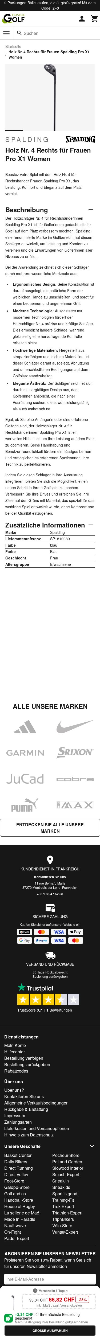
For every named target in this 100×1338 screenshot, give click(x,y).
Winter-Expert (65, 1232)
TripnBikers (63, 1219)
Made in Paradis (19, 1219)
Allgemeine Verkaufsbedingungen (36, 1103)
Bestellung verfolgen (23, 1058)
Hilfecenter (14, 1052)
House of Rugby (19, 1206)
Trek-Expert (63, 1206)
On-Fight (12, 1232)
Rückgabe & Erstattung (26, 1109)
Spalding (27, 139)
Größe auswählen (50, 1330)
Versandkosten (71, 1305)
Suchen (31, 33)
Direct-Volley (16, 1174)
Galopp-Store (17, 1187)
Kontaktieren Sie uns (50, 877)
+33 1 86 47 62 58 (50, 893)
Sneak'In (60, 1181)
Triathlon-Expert (67, 1213)
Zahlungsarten (18, 1122)
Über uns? (14, 1090)
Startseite (13, 46)
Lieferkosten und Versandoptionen (36, 1128)
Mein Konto (15, 1045)
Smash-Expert (65, 1174)
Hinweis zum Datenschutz (29, 1135)
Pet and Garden (67, 1162)
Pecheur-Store (65, 1155)
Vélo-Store (62, 1225)
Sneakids (61, 1187)
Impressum (14, 1115)
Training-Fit (63, 1200)
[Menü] (6, 33)
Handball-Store (18, 1200)
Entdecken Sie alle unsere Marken (50, 827)
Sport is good (64, 1193)
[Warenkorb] (94, 18)
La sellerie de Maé (21, 1213)
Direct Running (18, 1168)
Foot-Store (14, 1181)
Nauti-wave (15, 1225)
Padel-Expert (16, 1238)
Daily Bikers (15, 1162)
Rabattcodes (16, 1071)
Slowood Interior (67, 1168)
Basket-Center (17, 1155)
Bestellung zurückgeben (50, 976)
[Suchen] (19, 33)
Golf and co (15, 1193)
